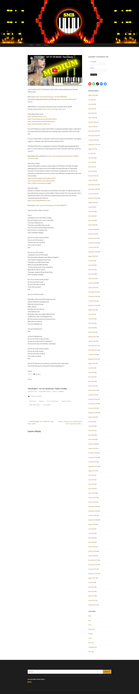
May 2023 (91, 269)
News (90, 638)
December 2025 (92, 131)
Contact (47, 45)
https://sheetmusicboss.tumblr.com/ (39, 124)
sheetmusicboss (44, 391)
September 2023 (93, 251)
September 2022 (93, 305)
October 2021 (92, 354)
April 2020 (91, 435)
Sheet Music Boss (34, 404)
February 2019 (92, 497)
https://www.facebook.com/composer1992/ (42, 178)
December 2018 (92, 506)
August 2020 (91, 417)
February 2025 (92, 175)
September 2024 (93, 198)
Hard (89, 625)
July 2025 (91, 153)
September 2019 (93, 466)
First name (93, 61)
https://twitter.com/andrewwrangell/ (39, 183)
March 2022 (91, 332)
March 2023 (91, 278)
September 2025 (93, 144)
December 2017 (92, 560)
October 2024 (92, 193)
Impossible (91, 629)
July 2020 (91, 421)
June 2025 (91, 158)
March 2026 (91, 117)
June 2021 (91, 372)
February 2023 (92, 283)
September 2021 (93, 359)
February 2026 (92, 122)
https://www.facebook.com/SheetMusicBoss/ (42, 119)
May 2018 (91, 538)
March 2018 (91, 546)
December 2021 (92, 345)
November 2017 (92, 564)
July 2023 (91, 260)
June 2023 (91, 265)
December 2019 (92, 453)
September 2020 (93, 412)
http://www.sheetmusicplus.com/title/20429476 (51, 97)
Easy (89, 620)
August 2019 (91, 470)
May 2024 (91, 216)
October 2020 (92, 408)
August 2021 (91, 363)
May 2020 (91, 430)
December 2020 (92, 399)
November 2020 (92, 403)
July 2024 (91, 207)
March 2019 (91, 493)
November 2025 (92, 135)
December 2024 (92, 184)
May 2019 (91, 484)
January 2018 (92, 555)
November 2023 (92, 243)
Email (92, 68)
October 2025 (92, 140)
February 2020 (92, 444)
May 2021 (91, 377)
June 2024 (91, 211)
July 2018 (91, 529)
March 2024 (91, 225)
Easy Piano (32, 401)
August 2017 (91, 578)
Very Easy (91, 651)
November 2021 (92, 350)
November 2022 (92, 296)
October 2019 (92, 462)
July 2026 (91, 99)
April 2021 (91, 381)
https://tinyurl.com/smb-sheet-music (54, 109)
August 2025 (91, 149)
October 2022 (92, 301)
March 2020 (91, 439)
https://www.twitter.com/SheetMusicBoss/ (41, 121)
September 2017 (93, 573)
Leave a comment (58, 391)
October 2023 (92, 247)
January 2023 (92, 287)
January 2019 (92, 502)
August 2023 (91, 256)
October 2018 (92, 515)
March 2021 (91, 386)
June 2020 (91, 426)
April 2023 (91, 274)
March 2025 (91, 171)
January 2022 (92, 341)
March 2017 (91, 600)
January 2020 (92, 448)
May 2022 (91, 323)
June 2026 (91, 104)
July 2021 (91, 368)
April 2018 (91, 542)
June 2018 (91, 533)
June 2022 (91, 318)
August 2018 (91, 524)
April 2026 (91, 113)
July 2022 (91, 314)
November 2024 (92, 189)
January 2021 (92, 395)
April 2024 (91, 220)
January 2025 (92, 180)
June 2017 (91, 587)
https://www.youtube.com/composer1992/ (41, 181)
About (38, 45)
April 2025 (91, 166)
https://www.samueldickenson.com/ (39, 200)
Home (31, 45)
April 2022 (91, 327)
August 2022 (91, 310)
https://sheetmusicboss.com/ (37, 116)
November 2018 (92, 511)
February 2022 (92, 336)
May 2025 (91, 162)
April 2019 (91, 488)
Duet (89, 616)
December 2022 (92, 292)
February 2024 (92, 229)
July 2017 (91, 582)
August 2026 (91, 95)
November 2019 (92, 457)
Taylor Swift (47, 404)
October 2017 (92, 569)
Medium (41, 401)
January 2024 (92, 234)
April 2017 (91, 596)
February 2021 (92, 390)
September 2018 (93, 520)
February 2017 (92, 605)
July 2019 (91, 475)
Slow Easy (91, 642)
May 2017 (91, 591)
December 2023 (92, 238)
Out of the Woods (52, 401)
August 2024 (91, 202)
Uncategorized (92, 647)
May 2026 (91, 108)
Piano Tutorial (66, 401)
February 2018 (92, 551)
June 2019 (91, 479)
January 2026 (92, 126)
